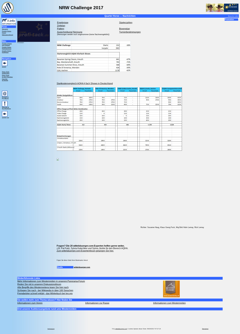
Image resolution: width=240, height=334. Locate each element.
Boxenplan (124, 29)
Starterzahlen (125, 22)
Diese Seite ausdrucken (5, 72)
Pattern (60, 29)
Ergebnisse (62, 22)
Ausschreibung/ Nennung (69, 32)
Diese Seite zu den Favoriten (7, 76)
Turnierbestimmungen (130, 32)
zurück (4, 66)
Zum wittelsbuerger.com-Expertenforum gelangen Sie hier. (85, 251)
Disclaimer (205, 329)
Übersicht (5, 29)
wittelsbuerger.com (82, 267)
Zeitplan (61, 25)
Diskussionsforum (7, 35)
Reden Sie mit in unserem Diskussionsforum (39, 284)
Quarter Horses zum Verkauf (7, 44)
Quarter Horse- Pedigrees (6, 51)
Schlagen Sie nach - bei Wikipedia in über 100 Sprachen (45, 290)
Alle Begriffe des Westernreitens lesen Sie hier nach (43, 287)
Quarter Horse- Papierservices (6, 47)
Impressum (51, 329)
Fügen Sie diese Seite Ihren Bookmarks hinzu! (72, 260)
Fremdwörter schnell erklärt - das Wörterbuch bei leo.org (44, 293)
